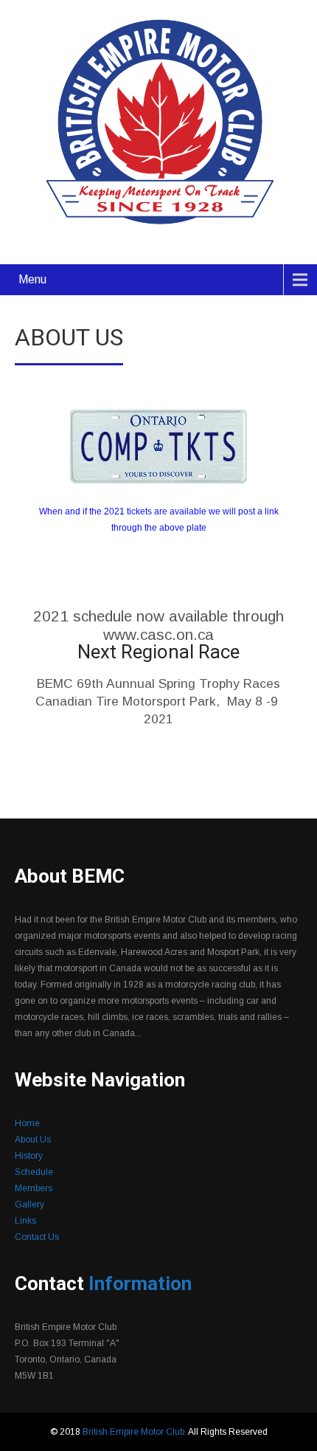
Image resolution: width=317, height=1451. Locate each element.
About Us (33, 1139)
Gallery (29, 1204)
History (29, 1156)
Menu (32, 279)
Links (25, 1221)
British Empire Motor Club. (135, 1432)
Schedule (34, 1172)
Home (27, 1123)
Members (33, 1188)
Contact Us (37, 1237)
